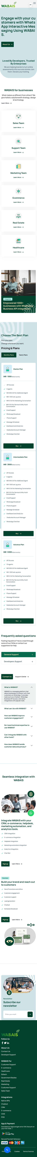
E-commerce (6, 1068)
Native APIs (5, 1101)
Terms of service (28, 1151)
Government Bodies (8, 1078)
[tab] (18, 654)
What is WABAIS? (11, 687)
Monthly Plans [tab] (9, 355)
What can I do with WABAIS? (15, 708)
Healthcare (5, 1071)
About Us (6, 44)
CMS (3, 1114)
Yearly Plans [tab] (23, 355)
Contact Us (7, 676)
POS (3, 1117)
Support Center (21, 677)
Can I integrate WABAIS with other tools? (15, 736)
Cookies (17, 1151)
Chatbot (4, 1104)
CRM (3, 1107)
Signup (5, 864)
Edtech (4, 1074)
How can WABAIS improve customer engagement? (14, 716)
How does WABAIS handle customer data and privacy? (15, 745)
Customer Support (8, 1064)
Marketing (5, 1084)
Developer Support (8, 1054)
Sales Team (5, 1091)
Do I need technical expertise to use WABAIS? (16, 726)
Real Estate (5, 1081)
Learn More (5, 103)
